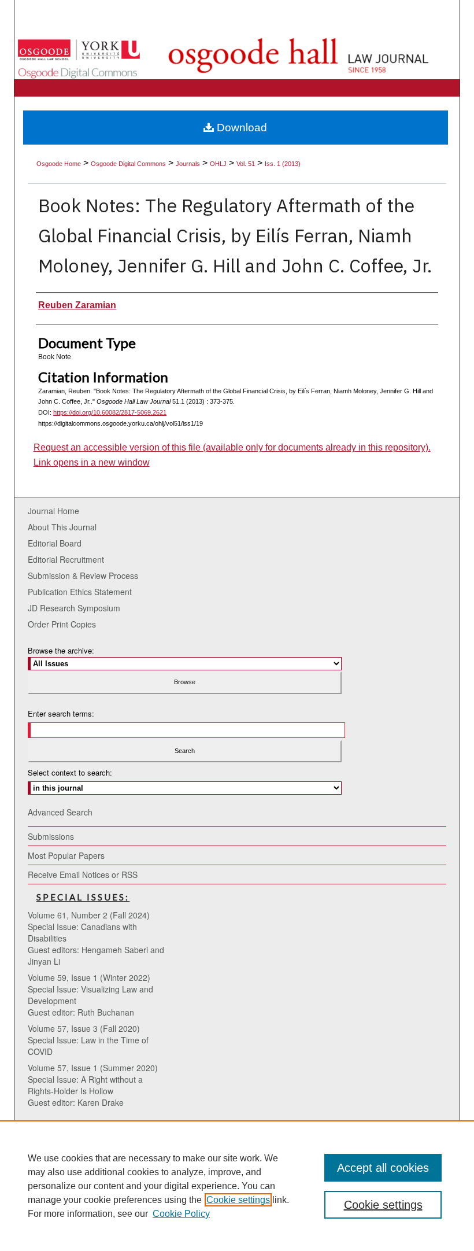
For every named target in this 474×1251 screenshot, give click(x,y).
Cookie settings (238, 1200)
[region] (237, 1185)
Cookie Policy (181, 1214)
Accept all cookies (383, 1167)
